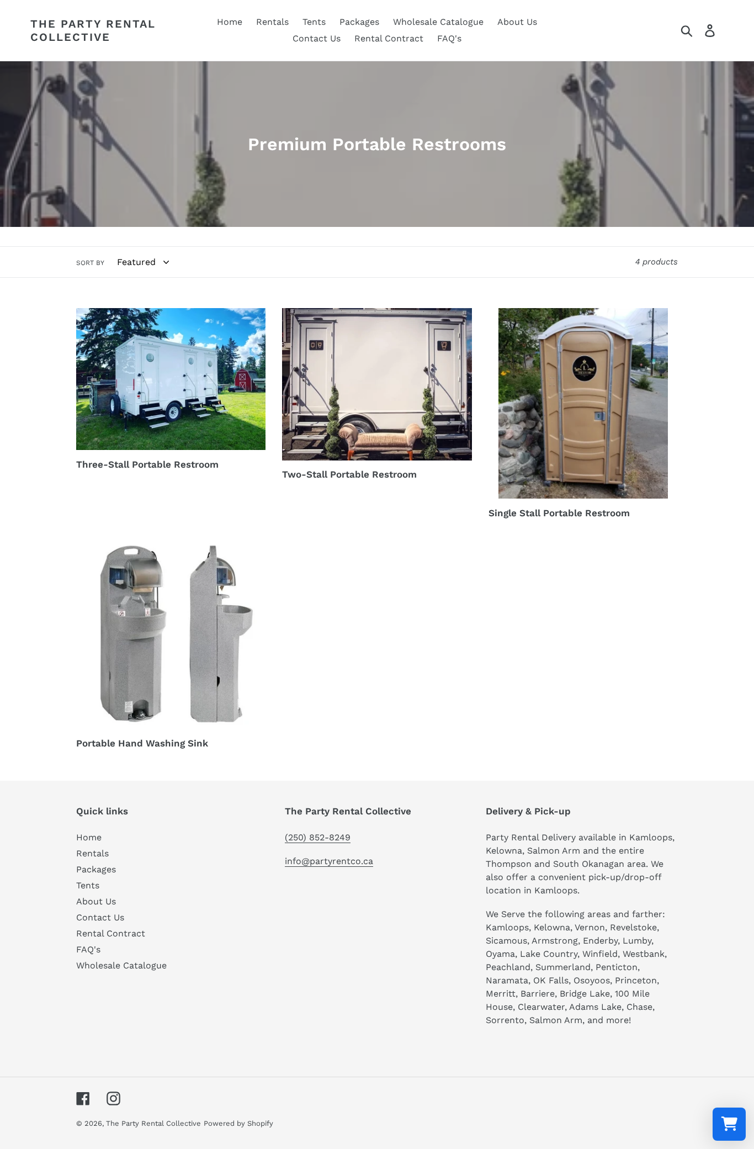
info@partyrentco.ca (329, 861)
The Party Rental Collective (93, 30)
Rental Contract (110, 933)
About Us (96, 901)
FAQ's (88, 949)
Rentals (92, 853)
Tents (87, 885)
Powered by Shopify (238, 1123)
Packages (96, 869)
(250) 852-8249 (318, 837)
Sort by (90, 263)
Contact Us (100, 917)
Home (89, 837)
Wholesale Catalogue (121, 965)
